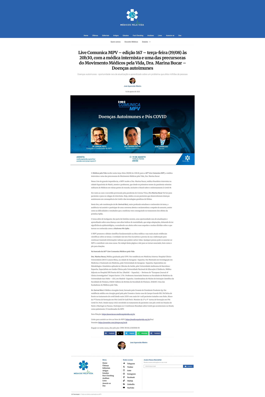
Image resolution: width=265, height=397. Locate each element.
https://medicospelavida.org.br (137, 319)
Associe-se (170, 35)
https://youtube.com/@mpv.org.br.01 (112, 323)
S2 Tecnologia (75, 394)
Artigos (116, 35)
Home (86, 35)
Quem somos (115, 42)
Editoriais (105, 35)
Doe (179, 35)
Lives (160, 35)
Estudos (126, 35)
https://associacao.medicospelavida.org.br (118, 314)
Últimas (95, 35)
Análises (150, 35)
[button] (110, 333)
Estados (145, 42)
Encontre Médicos (131, 42)
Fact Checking (138, 35)
